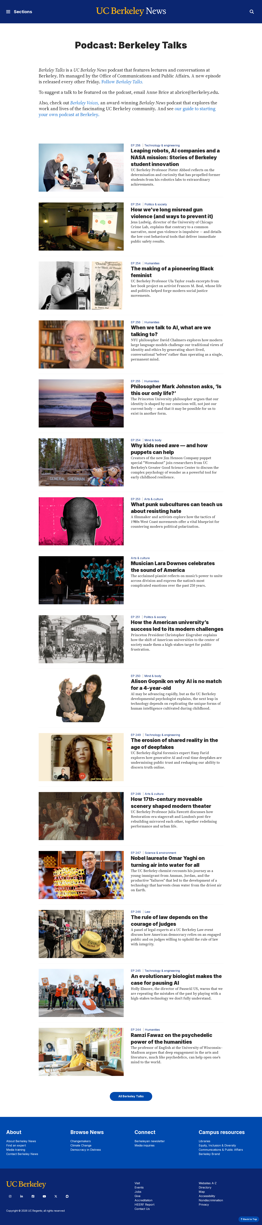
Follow (122, 82)
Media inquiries (145, 1145)
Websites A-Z (208, 1183)
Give (137, 1196)
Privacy (204, 1204)
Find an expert (16, 1145)
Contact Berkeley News (22, 1154)
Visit (137, 1183)
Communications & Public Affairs (221, 1149)
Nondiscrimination (211, 1200)
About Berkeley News (21, 1141)
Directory (205, 1187)
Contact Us (142, 1209)
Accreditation (143, 1200)
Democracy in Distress (85, 1149)
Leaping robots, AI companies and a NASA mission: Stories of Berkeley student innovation (175, 157)
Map (202, 1191)
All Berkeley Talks (131, 1096)
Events (139, 1187)
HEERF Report (144, 1204)
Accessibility (207, 1196)
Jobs (138, 1191)
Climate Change (80, 1145)
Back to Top (250, 1219)
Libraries (204, 1141)
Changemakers (80, 1141)
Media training (15, 1149)
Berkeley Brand (209, 1154)
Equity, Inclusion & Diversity (217, 1145)
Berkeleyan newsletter (150, 1141)
